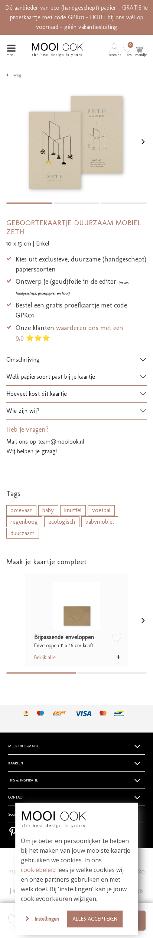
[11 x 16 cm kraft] (76, 606)
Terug (16, 75)
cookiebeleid (38, 870)
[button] (115, 49)
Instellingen (47, 918)
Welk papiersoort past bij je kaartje (50, 376)
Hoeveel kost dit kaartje (36, 393)
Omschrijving (23, 359)
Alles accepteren (94, 918)
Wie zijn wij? (22, 410)
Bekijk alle (45, 657)
